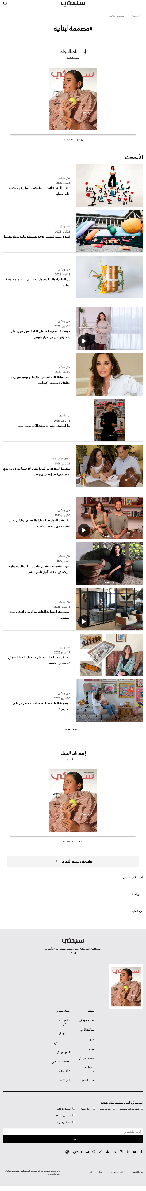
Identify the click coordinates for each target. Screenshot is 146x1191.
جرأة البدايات (137, 912)
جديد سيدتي (62, 1042)
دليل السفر (88, 1080)
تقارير (91, 1048)
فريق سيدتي (63, 1052)
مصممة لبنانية (116, 16)
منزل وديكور (64, 178)
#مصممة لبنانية (73, 28)
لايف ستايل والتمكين (129, 1109)
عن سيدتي (64, 1033)
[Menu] (141, 3)
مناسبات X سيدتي (64, 1022)
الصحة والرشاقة (64, 1109)
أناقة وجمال (85, 1109)
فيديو (90, 1011)
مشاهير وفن (105, 1109)
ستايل (91, 1039)
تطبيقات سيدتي (61, 1061)
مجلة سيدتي (63, 1011)
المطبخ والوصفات (62, 1116)
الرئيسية (135, 16)
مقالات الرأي (87, 1030)
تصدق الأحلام (136, 895)
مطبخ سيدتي (86, 1020)
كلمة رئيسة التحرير (76, 861)
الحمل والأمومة (63, 1123)
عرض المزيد (71, 729)
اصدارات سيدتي (89, 1069)
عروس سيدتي (86, 1058)
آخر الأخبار (64, 1080)
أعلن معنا (102, 1172)
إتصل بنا (91, 1172)
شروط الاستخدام (136, 1172)
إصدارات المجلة (73, 51)
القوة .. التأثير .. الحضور (133, 878)
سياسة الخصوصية (118, 1172)
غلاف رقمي (63, 1071)
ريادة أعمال (64, 416)
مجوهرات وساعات (61, 458)
